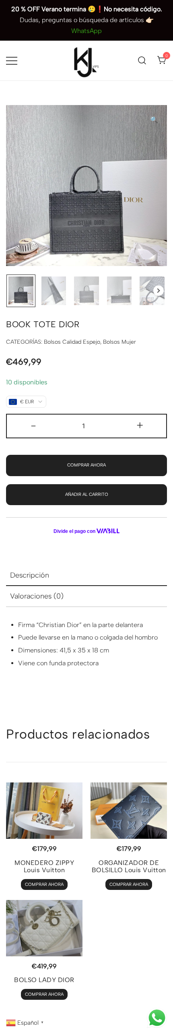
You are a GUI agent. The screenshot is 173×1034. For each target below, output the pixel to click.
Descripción (29, 575)
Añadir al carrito (86, 494)
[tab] (86, 575)
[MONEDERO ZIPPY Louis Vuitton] (44, 810)
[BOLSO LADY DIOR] (44, 928)
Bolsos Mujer (119, 341)
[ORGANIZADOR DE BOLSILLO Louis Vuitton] (129, 810)
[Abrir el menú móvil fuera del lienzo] (11, 60)
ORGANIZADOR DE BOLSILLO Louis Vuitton (129, 866)
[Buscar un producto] (142, 60)
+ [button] (139, 425)
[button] (154, 120)
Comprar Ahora (86, 465)
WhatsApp (86, 31)
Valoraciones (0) (37, 596)
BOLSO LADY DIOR (44, 980)
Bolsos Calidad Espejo (72, 341)
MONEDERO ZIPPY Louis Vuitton (44, 866)
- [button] (33, 425)
